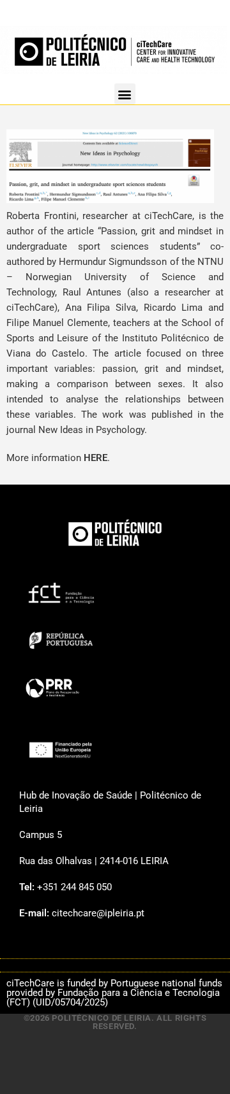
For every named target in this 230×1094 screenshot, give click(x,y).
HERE (95, 458)
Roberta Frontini (41, 216)
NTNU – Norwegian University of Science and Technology (115, 277)
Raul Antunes (92, 292)
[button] (124, 93)
